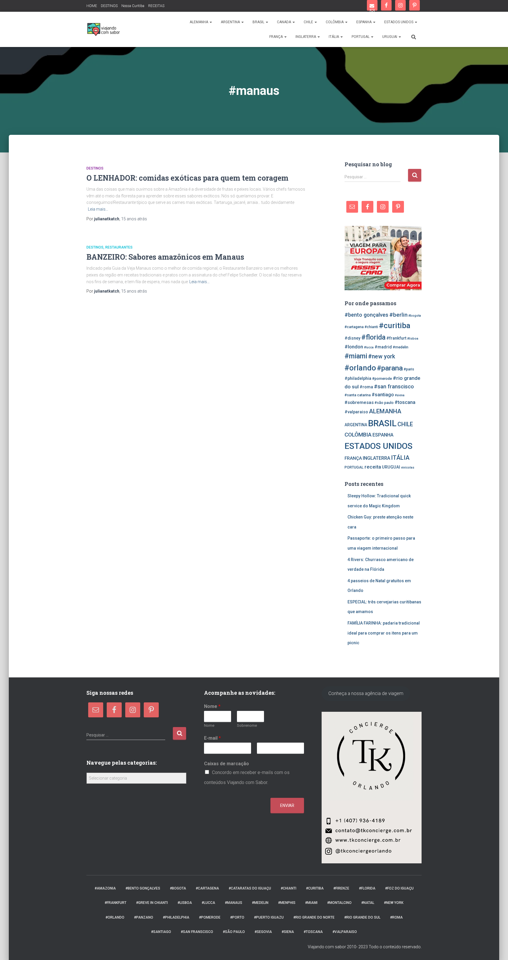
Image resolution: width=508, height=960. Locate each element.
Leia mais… (98, 209)
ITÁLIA (334, 37)
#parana (390, 368)
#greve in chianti (152, 903)
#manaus (233, 903)
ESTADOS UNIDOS (399, 22)
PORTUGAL (361, 37)
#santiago (383, 394)
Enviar (287, 805)
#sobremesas (359, 402)
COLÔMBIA (335, 22)
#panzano (143, 917)
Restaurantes (119, 247)
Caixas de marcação (226, 763)
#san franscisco (394, 386)
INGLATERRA (306, 37)
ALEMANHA (199, 22)
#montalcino (339, 903)
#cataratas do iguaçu (250, 888)
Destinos (94, 168)
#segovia (263, 932)
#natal (367, 903)
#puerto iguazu (269, 917)
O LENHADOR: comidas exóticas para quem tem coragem (187, 178)
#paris (409, 369)
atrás (134, 218)
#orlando (360, 367)
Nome (212, 706)
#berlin (398, 314)
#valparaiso (356, 411)
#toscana (405, 402)
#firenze (341, 888)
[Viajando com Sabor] (103, 29)
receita (373, 467)
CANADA (284, 22)
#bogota (414, 316)
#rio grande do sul (362, 917)
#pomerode (382, 378)
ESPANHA (364, 22)
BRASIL (259, 22)
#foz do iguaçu (399, 888)
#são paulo (384, 402)
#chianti (371, 327)
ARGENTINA (231, 22)
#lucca (369, 347)
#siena (400, 395)
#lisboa (412, 338)
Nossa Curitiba (132, 6)
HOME (91, 6)
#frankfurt (396, 338)
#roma (366, 387)
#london (354, 347)
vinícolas (407, 467)
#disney (352, 338)
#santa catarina (358, 395)
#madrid (383, 347)
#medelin (400, 347)
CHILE (309, 22)
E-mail (212, 738)
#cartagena (354, 327)
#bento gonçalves (366, 315)
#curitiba (394, 325)
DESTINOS (109, 6)
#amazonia (105, 888)
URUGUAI (390, 37)
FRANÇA (276, 37)
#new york (381, 356)
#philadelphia (358, 378)
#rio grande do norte (314, 917)
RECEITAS (156, 6)
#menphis (286, 903)
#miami (356, 356)
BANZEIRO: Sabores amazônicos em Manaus (165, 257)
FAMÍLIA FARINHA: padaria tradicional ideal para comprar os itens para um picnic (383, 633)
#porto (237, 917)
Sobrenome (247, 725)
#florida (373, 337)
